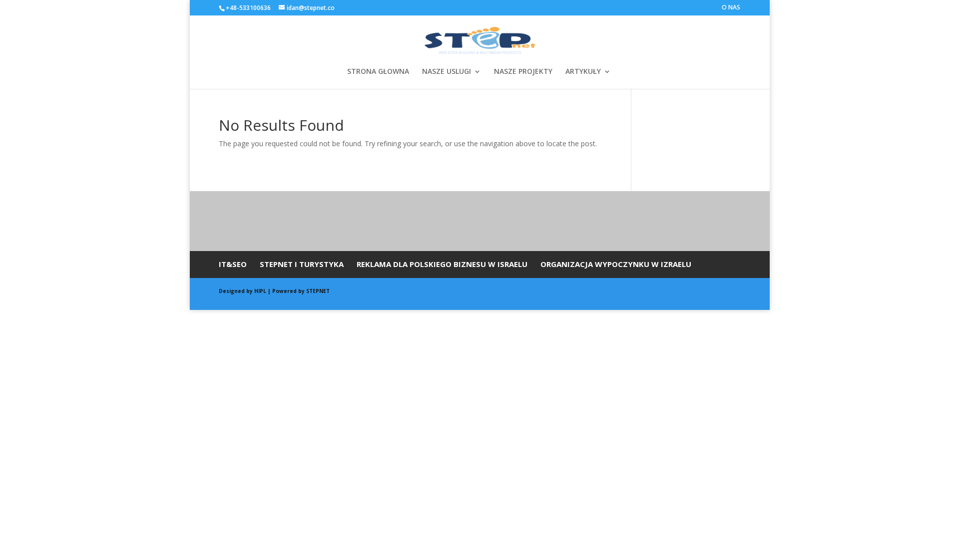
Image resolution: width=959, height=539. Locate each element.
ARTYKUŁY (583, 72)
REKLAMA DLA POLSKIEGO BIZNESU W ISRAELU (442, 264)
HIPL (261, 290)
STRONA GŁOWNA (378, 72)
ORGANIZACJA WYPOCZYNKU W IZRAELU (615, 264)
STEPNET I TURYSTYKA (302, 264)
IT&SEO (233, 264)
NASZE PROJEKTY (523, 72)
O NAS (731, 7)
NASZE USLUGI (446, 72)
